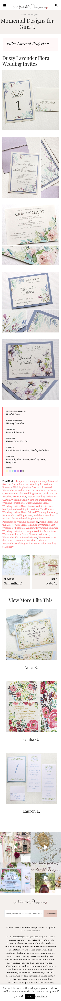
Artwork (10, 456)
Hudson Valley (12, 441)
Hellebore (34, 459)
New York (24, 441)
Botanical (10, 432)
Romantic (20, 432)
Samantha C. (13, 583)
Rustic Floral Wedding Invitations (32, 524)
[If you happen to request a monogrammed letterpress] (45, 847)
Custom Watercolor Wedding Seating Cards (25, 493)
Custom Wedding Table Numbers (20, 499)
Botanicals (11, 459)
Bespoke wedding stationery (31, 480)
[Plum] (18, 471)
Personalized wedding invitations (20, 521)
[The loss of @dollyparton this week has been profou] (15, 847)
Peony (8, 462)
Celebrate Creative (30, 931)
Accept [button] (30, 996)
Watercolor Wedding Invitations (31, 540)
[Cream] (7, 471)
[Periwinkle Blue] (15, 471)
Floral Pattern (23, 459)
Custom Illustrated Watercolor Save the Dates (27, 489)
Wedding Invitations (15, 423)
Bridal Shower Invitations (17, 450)
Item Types (10, 447)
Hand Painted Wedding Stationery (39, 512)
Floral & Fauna (13, 414)
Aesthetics (10, 429)
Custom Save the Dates (44, 490)
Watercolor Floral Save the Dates (19, 537)
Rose (14, 462)
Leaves (42, 459)
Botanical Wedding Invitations (35, 484)
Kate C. (51, 583)
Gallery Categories (14, 420)
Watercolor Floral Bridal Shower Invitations (25, 534)
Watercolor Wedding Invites (17, 543)
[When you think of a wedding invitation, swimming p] (15, 877)
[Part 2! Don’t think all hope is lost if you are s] (45, 877)
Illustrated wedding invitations (27, 518)
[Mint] (13, 471)
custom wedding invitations (42, 496)
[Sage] (23, 471)
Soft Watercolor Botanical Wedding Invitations (28, 526)
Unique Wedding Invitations (41, 531)
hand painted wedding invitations (20, 509)
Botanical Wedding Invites (16, 487)
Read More (41, 996)
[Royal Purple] (21, 471)
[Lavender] (10, 471)
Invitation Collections (16, 411)
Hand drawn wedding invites (36, 505)
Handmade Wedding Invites (17, 515)
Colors (9, 468)
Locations (10, 438)
